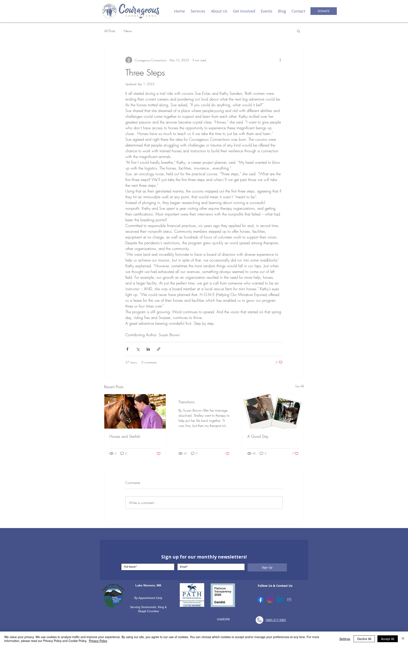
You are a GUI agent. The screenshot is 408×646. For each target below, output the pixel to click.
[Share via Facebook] (127, 349)
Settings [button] (344, 639)
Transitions (186, 401)
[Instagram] (270, 599)
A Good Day (257, 436)
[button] (198, 11)
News (128, 31)
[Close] (402, 639)
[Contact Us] (289, 599)
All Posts (109, 31)
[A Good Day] (273, 411)
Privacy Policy (98, 641)
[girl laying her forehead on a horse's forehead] (135, 411)
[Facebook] (260, 599)
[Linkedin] (280, 599)
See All (299, 386)
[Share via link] (159, 349)
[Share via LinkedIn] (148, 349)
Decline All (364, 639)
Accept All (387, 639)
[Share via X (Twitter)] (138, 349)
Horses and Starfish (124, 436)
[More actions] (280, 60)
